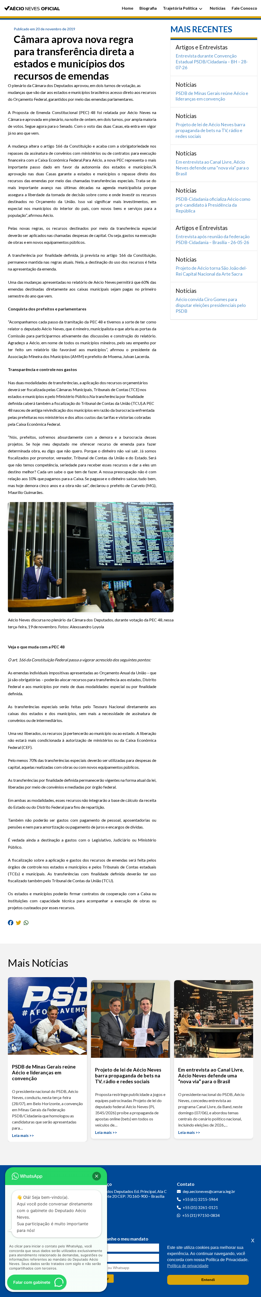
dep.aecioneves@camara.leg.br (209, 1191)
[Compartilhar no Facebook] (10, 922)
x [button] (252, 1240)
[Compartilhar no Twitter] (18, 922)
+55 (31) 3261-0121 (200, 1207)
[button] (96, 1176)
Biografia (148, 8)
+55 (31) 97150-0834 (201, 1215)
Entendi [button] (208, 1280)
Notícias (218, 8)
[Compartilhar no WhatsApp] (26, 922)
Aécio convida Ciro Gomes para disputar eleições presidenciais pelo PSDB (211, 305)
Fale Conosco (244, 8)
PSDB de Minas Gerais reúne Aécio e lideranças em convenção (212, 96)
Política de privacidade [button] (187, 1266)
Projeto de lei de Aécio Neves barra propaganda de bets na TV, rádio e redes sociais (210, 130)
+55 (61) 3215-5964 (200, 1199)
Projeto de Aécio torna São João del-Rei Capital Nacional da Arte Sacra (211, 271)
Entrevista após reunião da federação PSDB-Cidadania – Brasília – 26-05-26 (213, 239)
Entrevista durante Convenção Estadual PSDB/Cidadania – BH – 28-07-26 (212, 61)
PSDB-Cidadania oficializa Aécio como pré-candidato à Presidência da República (213, 204)
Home (127, 8)
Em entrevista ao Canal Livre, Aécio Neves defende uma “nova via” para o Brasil (212, 167)
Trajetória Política (180, 8)
